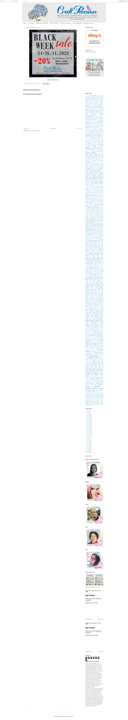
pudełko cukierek (96, 267)
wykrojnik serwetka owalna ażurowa (96, 376)
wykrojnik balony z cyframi (91, 330)
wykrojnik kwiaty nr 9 (91, 352)
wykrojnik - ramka (93, 325)
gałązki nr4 (101, 174)
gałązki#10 (87, 183)
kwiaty (101, 216)
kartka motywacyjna (88, 200)
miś (102, 234)
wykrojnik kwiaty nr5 (99, 352)
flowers (102, 164)
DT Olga (95, 154)
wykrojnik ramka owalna (94, 369)
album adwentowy (100, 95)
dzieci (93, 157)
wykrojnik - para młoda (98, 322)
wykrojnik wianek (99, 382)
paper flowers (92, 245)
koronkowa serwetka (99, 214)
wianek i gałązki (99, 311)
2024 (88, 414)
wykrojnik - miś (88, 322)
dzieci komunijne (98, 157)
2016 (88, 448)
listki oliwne (97, 228)
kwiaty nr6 (101, 223)
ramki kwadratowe (91, 273)
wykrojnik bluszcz (92, 335)
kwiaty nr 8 (89, 223)
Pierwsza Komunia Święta (95, 260)
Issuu (92, 619)
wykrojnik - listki (99, 321)
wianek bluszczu (92, 311)
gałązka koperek (95, 168)
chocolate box (100, 116)
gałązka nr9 (97, 170)
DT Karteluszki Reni (93, 144)
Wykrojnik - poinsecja (89, 324)
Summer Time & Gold (90, 293)
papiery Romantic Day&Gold (96, 253)
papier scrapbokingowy (95, 247)
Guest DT (101, 186)
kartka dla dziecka (94, 196)
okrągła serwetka (93, 242)
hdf (86, 191)
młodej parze (93, 235)
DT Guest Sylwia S (97, 140)
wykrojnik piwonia (88, 364)
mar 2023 (89, 432)
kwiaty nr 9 (93, 223)
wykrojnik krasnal (92, 348)
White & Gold (88, 310)
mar (102, 233)
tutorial (97, 305)
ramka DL (98, 269)
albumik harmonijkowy (96, 96)
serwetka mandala (95, 283)
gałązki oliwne (100, 176)
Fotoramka (90, 167)
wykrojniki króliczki (93, 395)
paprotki (87, 260)
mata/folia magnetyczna (89, 234)
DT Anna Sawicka (96, 135)
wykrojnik (91, 315)
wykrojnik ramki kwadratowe (97, 370)
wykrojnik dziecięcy (89, 339)
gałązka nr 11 (90, 169)
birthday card (87, 112)
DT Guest (97, 137)
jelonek (102, 192)
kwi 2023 (88, 431)
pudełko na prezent (93, 268)
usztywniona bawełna (97, 306)
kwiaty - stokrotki (89, 218)
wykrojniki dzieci (90, 393)
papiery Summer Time (98, 257)
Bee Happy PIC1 (92, 110)
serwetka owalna (92, 284)
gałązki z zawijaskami (98, 182)
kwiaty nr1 (98, 223)
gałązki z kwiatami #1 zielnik (90, 181)
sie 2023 (88, 424)
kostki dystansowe (95, 215)
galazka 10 (95, 167)
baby (91, 101)
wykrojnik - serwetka (99, 326)
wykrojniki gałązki (96, 393)
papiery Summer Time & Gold (91, 258)
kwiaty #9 (94, 220)
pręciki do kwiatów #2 (94, 265)
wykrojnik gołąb (100, 343)
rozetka (86, 281)
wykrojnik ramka (89, 367)
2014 (88, 452)
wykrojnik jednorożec (89, 345)
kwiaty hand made (89, 221)
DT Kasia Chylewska (90, 145)
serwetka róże (92, 286)
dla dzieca (94, 131)
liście (97, 230)
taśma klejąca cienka (89, 302)
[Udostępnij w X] (46, 83)
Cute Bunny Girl (96, 126)
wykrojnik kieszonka (96, 346)
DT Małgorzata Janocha (94, 147)
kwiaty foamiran (100, 220)
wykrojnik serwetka (91, 373)
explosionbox (87, 163)
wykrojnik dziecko (96, 339)
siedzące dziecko (90, 289)
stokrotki (92, 292)
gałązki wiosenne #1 (89, 178)
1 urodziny (87, 95)
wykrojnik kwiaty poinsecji (91, 355)
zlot (102, 403)
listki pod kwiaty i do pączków (97, 229)
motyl (102, 235)
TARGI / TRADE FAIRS (77, 23)
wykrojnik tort (100, 381)
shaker (99, 288)
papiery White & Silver (94, 259)
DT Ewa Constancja (97, 136)
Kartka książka (95, 198)
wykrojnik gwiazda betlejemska (91, 344)
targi (102, 300)
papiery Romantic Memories (92, 254)
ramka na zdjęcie (93, 270)
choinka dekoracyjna (93, 117)
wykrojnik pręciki (93, 365)
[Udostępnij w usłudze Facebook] (47, 83)
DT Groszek (92, 137)
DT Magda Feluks (96, 147)
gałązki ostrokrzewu (89, 177)
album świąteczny (88, 96)
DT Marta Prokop (99, 149)
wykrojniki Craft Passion (93, 392)
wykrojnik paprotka (89, 363)
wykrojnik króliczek (99, 348)
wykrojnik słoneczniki (99, 377)
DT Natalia (99, 153)
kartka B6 (101, 195)
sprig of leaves (97, 291)
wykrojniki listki (96, 396)
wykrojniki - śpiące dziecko (93, 390)
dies (95, 130)
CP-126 (100, 123)
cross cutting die (98, 125)
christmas (92, 118)
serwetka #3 (101, 282)
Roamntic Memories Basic (94, 275)
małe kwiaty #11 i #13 (91, 233)
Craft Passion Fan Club (91, 125)
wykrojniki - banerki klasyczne (96, 383)
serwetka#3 (91, 288)
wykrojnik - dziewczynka (93, 319)
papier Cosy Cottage (99, 245)
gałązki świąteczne (98, 177)
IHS (96, 191)
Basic (102, 106)
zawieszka (87, 402)
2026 (88, 410)
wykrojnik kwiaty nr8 (99, 354)
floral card (98, 163)
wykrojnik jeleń (96, 345)
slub (97, 289)
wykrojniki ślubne (100, 397)
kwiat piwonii (97, 216)
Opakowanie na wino (99, 243)
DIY (86, 131)
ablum (91, 95)
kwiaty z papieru (96, 225)
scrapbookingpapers (88, 282)
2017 (88, 447)
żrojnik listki (90, 405)
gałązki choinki (91, 174)
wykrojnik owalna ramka (97, 362)
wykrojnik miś (91, 358)
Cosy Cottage (96, 122)
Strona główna (53, 128)
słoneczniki (101, 289)
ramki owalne (97, 274)
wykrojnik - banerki (98, 315)
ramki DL (98, 272)
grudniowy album (97, 186)
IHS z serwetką (91, 192)
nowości (96, 240)
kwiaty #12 (87, 219)
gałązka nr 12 (95, 169)
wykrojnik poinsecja (96, 364)
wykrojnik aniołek (95, 329)
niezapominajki (91, 240)
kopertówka (91, 214)
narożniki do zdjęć (95, 239)
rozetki (90, 281)
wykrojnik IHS (101, 344)
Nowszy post (26, 128)
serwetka (96, 282)
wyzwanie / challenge (95, 401)
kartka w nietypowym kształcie (93, 207)
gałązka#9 (93, 173)
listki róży (87, 230)
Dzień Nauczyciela (96, 159)
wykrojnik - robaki (90, 326)
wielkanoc (95, 312)
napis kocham (90, 238)
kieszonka (96, 210)
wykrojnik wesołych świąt (90, 382)
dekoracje (92, 129)
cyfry (102, 126)
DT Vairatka (88, 157)
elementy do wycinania (97, 160)
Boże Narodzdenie (90, 114)
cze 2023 (88, 427)
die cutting (92, 130)
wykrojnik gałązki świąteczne (91, 343)
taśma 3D (87, 301)
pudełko (90, 267)
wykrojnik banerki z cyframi (95, 334)
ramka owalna (88, 272)
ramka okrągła (100, 270)
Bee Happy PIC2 (99, 110)
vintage (91, 307)
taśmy (93, 303)
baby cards (94, 101)
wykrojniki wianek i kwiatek (98, 398)
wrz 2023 (88, 422)
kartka (94, 195)
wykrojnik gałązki (100, 341)
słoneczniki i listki (89, 291)
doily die (89, 132)
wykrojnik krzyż (94, 349)
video (102, 306)
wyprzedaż (101, 400)
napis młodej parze (97, 238)
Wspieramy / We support (88, 23)
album (95, 95)
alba (93, 95)
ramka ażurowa (92, 269)
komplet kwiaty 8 (97, 211)
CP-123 (97, 123)
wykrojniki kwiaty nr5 (89, 396)
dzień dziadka (90, 158)
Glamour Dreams (94, 183)
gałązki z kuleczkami (90, 179)
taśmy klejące (97, 303)
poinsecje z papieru (89, 263)
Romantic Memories (94, 278)
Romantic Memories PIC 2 (98, 279)
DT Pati (99, 154)
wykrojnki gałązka (96, 400)
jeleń (100, 192)
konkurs (86, 214)
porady (88, 264)
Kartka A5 (97, 195)
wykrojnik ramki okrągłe (90, 371)
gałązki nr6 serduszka (90, 176)
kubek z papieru (90, 216)
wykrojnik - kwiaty (93, 320)
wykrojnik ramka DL (98, 367)
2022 (88, 438)
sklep (95, 289)
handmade (96, 190)
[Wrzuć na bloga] (44, 83)
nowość (99, 240)
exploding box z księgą (98, 162)
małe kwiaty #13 (99, 233)
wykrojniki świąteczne (89, 398)
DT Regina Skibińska (93, 155)
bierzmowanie (101, 111)
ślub (100, 293)
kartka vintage (94, 206)
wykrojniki (87, 383)
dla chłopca (89, 131)
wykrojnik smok (88, 378)
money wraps (98, 235)
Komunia (91, 212)
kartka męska (101, 198)
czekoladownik (88, 127)
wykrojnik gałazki (95, 340)
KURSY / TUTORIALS (54, 23)
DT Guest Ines (96, 139)
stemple (87, 292)
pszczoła (86, 267)
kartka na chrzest (96, 200)
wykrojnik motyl (88, 359)
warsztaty (91, 308)
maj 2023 (89, 429)
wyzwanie (87, 401)
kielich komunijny (91, 210)
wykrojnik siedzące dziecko (90, 377)
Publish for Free (101, 619)
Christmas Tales (90, 120)
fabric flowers (93, 163)
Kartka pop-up (97, 202)
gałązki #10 (97, 173)
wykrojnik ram (100, 365)
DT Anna (97, 134)
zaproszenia (101, 401)
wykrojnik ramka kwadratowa (91, 368)
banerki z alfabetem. (94, 105)
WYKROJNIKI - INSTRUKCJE (42, 23)
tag (101, 298)
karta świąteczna (88, 195)
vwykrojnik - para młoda (98, 307)
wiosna (98, 312)
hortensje (93, 191)
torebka (86, 305)
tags (88, 300)
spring (102, 291)
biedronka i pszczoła (93, 111)
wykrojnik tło (97, 379)
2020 (88, 442)
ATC (100, 97)
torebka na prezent (92, 305)
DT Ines (93, 141)
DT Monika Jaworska (96, 151)
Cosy (91, 122)
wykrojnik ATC (100, 329)
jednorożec (97, 192)
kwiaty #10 (95, 218)
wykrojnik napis (96, 359)
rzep (102, 281)
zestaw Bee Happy (95, 402)
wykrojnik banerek (88, 331)
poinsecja (101, 262)
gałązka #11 (89, 168)
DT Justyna (88, 143)
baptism (90, 106)
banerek (101, 101)
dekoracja (94, 127)
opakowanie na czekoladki (90, 243)
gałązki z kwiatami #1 (99, 179)
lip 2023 (88, 425)
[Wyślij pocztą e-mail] (43, 83)
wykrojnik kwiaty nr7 (89, 354)
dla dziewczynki (99, 131)
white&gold (101, 310)
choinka (86, 117)
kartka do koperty (100, 197)
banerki (86, 102)
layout (86, 228)
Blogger (72, 716)
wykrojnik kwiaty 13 (93, 351)
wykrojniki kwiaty (100, 395)
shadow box (95, 288)
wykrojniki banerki (91, 391)
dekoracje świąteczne (99, 129)
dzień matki (88, 159)
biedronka (87, 111)
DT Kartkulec (100, 144)
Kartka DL (87, 196)
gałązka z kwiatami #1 (94, 172)
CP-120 (94, 123)
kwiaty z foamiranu (99, 224)
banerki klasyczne (94, 103)
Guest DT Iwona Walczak (89, 187)
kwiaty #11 (100, 218)
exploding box (89, 162)
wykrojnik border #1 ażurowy (90, 336)
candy (94, 116)
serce (94, 282)
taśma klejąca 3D (99, 301)
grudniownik (91, 186)
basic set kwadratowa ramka (90, 107)
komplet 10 (87, 211)
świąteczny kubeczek (94, 297)
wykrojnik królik (88, 349)
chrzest (95, 120)
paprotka (101, 259)
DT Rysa (101, 155)
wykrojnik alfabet (88, 329)
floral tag (101, 163)
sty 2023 (88, 436)
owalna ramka (88, 244)
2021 (88, 440)
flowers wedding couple (90, 165)
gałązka (98, 167)
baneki (98, 101)
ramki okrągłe (90, 274)
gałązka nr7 (92, 170)
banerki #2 (97, 102)
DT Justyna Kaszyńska (96, 143)
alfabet (102, 96)
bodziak (94, 112)
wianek (86, 311)
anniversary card (92, 97)
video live (87, 307)
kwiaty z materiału (89, 225)
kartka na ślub (95, 201)
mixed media (87, 235)
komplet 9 (91, 211)
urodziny (90, 306)
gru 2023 (88, 417)
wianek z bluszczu (89, 312)
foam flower (98, 165)
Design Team (87, 130)
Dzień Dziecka (95, 158)
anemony (87, 97)
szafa (97, 293)
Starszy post (79, 128)
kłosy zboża (101, 210)
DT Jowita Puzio (99, 141)
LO (99, 230)
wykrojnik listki (93, 357)
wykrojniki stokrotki (94, 397)
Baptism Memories (97, 106)
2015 (88, 450)
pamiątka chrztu (96, 244)
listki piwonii (101, 228)
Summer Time (99, 292)
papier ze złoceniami (94, 249)
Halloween (92, 190)
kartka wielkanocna (92, 209)
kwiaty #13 (92, 219)
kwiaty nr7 (87, 224)
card (97, 116)
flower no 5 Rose (89, 164)
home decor (89, 191)
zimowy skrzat (98, 403)
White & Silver (96, 310)
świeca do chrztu (97, 298)
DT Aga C (100, 132)
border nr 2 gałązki (99, 112)
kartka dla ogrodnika (92, 197)
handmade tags (100, 190)
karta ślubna (101, 193)
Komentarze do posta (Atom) (34, 130)
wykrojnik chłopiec (99, 336)
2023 (88, 415)
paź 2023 (89, 420)
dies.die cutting (98, 130)
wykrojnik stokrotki (96, 378)
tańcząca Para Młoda (96, 300)
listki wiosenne (93, 230)
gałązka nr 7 (101, 169)
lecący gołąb (90, 228)
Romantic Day (91, 277)
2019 (88, 443)
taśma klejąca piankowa (98, 302)
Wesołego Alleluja (100, 308)
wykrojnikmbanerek (88, 400)
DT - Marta (95, 132)
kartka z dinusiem (98, 209)
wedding (95, 308)
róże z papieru (97, 281)
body (92, 112)
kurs (94, 216)
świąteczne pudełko (94, 296)
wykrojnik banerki (96, 331)
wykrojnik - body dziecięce (91, 316)
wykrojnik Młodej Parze (99, 358)
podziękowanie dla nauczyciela (93, 262)
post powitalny (93, 264)
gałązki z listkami (90, 182)
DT (92, 132)
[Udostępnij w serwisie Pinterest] (49, 83)
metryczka (96, 234)
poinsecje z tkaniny (97, 263)
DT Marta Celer (91, 149)
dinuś (102, 130)
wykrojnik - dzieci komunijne (94, 317)
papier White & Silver (96, 248)
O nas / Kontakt (31, 23)
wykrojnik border (100, 335)
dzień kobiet (101, 158)
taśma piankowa (88, 303)
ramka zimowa (93, 272)
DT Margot (99, 148)
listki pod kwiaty (88, 229)
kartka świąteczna (94, 205)
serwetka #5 (88, 283)
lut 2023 (88, 434)
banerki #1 (91, 102)
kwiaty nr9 (92, 224)
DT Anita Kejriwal (91, 134)
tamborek (90, 300)
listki (93, 228)
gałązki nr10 (96, 174)
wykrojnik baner (100, 330)
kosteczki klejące (88, 215)
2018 (88, 445)
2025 (88, 412)
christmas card (96, 118)
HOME (24, 23)
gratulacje (87, 186)
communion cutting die (92, 121)
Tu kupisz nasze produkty (66, 23)
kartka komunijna (89, 198)
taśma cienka (93, 301)
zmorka (86, 405)
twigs (99, 305)
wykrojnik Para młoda (98, 363)
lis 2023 (88, 419)
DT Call (91, 136)
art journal (97, 97)
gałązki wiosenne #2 (97, 178)
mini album (100, 234)
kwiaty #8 (90, 220)
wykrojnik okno (94, 360)
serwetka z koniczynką (93, 287)
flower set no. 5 (96, 164)
